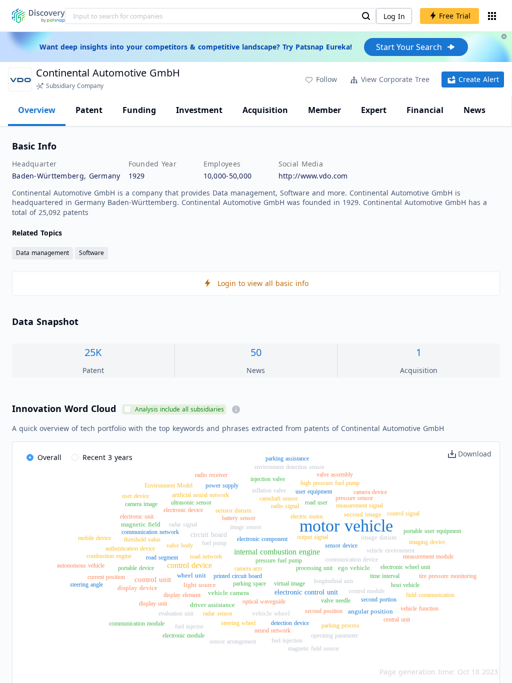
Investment (199, 110)
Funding (139, 110)
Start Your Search (409, 47)
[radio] (44, 458)
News (475, 110)
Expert (373, 110)
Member (324, 110)
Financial (425, 110)
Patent (89, 110)
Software (91, 252)
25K (93, 352)
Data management (42, 252)
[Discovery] (38, 15)
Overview (37, 110)
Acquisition (265, 110)
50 (256, 352)
